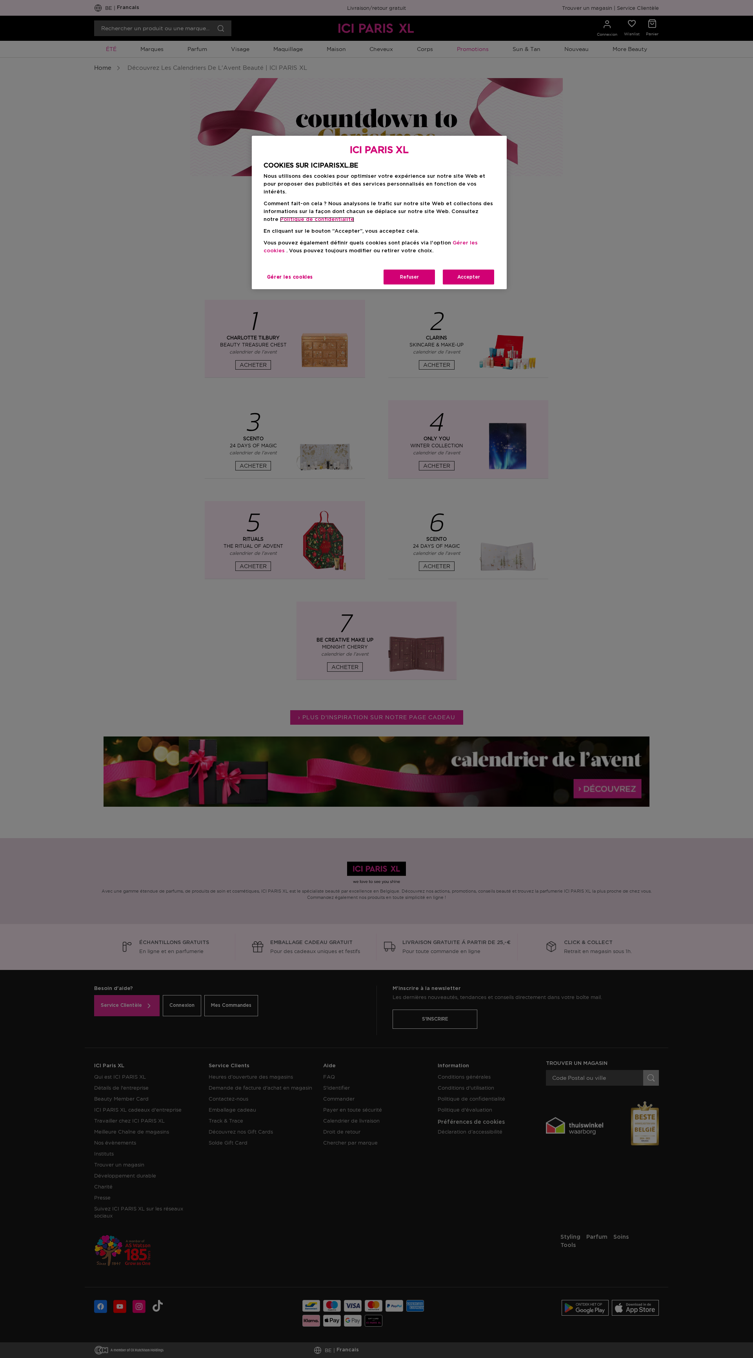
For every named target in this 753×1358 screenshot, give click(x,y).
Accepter (468, 277)
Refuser (409, 277)
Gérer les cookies (290, 277)
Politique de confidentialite (317, 219)
